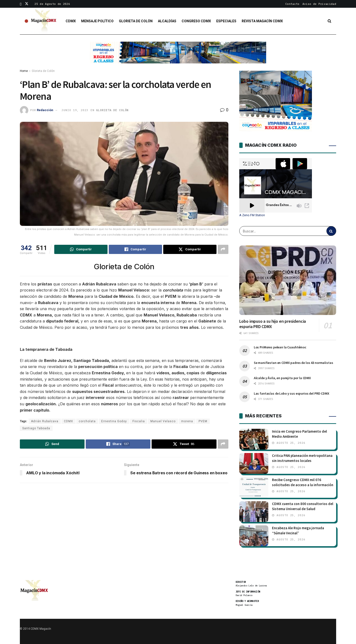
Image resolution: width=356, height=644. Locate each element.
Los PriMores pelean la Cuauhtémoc (280, 347)
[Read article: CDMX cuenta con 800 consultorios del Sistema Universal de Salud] (253, 511)
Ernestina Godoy (114, 421)
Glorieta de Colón (136, 21)
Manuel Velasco (163, 421)
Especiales (226, 21)
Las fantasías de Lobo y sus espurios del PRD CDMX (291, 393)
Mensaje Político (97, 21)
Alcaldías (167, 21)
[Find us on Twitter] (26, 4)
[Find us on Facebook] (21, 4)
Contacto (292, 4)
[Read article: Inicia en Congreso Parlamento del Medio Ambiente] (253, 439)
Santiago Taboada (36, 428)
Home (24, 71)
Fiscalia (138, 421)
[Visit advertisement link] (178, 56)
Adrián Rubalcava (44, 421)
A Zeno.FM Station (252, 215)
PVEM (203, 421)
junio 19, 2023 (75, 110)
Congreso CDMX (196, 21)
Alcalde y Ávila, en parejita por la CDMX (282, 378)
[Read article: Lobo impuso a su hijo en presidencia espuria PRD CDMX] (287, 280)
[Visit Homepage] (44, 21)
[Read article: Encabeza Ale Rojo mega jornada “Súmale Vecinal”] (253, 535)
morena (187, 421)
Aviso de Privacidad (319, 4)
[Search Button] (329, 21)
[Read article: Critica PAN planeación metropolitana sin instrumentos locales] (253, 463)
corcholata (87, 421)
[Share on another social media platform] (223, 249)
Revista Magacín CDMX (262, 21)
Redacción (45, 110)
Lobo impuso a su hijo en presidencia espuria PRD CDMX (272, 324)
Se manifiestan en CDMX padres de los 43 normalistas (293, 362)
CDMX (71, 21)
